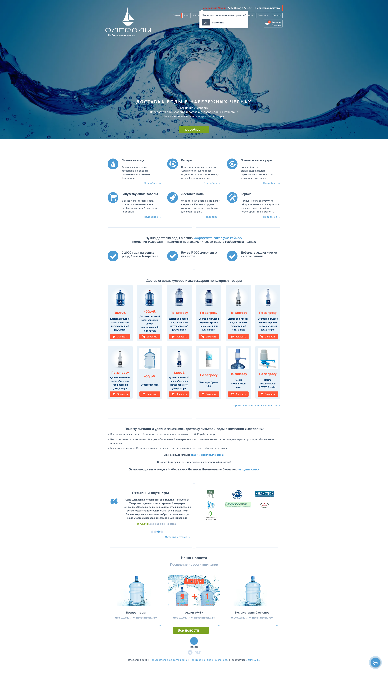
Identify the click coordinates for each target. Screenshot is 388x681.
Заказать (122, 336)
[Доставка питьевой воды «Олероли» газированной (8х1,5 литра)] (238, 297)
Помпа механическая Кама (238, 384)
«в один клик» (248, 469)
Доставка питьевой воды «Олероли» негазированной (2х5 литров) (209, 324)
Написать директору (267, 7)
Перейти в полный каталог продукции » (256, 405)
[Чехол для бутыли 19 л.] (209, 359)
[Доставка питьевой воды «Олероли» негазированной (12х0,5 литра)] (179, 359)
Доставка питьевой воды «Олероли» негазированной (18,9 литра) (120, 324)
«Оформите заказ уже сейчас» (218, 238)
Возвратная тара (150, 384)
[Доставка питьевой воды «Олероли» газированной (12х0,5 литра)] (120, 359)
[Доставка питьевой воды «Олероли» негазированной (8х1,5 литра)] (268, 297)
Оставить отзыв (176, 537)
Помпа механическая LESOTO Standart (268, 384)
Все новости (188, 630)
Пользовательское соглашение (169, 659)
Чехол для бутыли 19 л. (208, 384)
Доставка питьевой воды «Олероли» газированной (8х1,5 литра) (238, 324)
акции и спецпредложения (207, 454)
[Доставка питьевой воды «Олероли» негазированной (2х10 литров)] (179, 297)
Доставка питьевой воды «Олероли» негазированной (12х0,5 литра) (179, 383)
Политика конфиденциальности (209, 659)
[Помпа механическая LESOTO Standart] (268, 359)
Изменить (218, 22)
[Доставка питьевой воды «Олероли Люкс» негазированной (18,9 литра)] (149, 297)
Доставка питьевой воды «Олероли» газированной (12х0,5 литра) (120, 383)
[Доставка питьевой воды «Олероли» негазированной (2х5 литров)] (209, 297)
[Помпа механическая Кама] (238, 359)
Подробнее (192, 129)
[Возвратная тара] (149, 359)
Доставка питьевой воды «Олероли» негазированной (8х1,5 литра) (268, 324)
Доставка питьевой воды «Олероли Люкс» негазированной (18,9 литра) (150, 323)
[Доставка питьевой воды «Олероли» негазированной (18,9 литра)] (120, 297)
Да (205, 22)
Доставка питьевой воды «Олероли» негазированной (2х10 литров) (179, 324)
